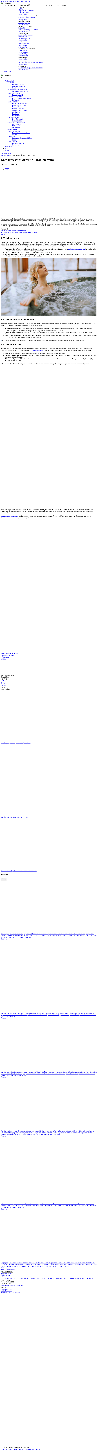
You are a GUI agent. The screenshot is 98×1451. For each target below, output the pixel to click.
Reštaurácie (21, 28)
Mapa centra (49, 5)
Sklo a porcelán (23, 45)
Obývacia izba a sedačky (25, 11)
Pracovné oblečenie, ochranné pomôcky (30, 62)
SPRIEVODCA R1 (10, 5)
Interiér (8, 155)
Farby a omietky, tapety (25, 38)
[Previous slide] (2, 879)
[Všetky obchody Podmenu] (29, 5)
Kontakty (64, 5)
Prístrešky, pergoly (24, 23)
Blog (57, 5)
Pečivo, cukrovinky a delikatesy (28, 30)
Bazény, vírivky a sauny (25, 35)
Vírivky (7, 169)
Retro (2, 680)
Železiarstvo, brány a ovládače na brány (30, 68)
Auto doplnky (22, 54)
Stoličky (3, 685)
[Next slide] (5, 879)
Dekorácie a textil (23, 43)
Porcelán (3, 684)
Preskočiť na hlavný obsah (9, 1)
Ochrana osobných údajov (32, 1449)
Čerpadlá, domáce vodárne (26, 17)
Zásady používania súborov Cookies (12, 1449)
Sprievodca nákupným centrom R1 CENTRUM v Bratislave (65, 1278)
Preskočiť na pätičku (23, 1)
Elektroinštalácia (23, 52)
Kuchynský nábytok (24, 12)
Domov (3, 155)
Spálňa (20, 9)
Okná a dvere (22, 36)
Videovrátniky (22, 50)
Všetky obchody (23, 5)
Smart (2, 682)
